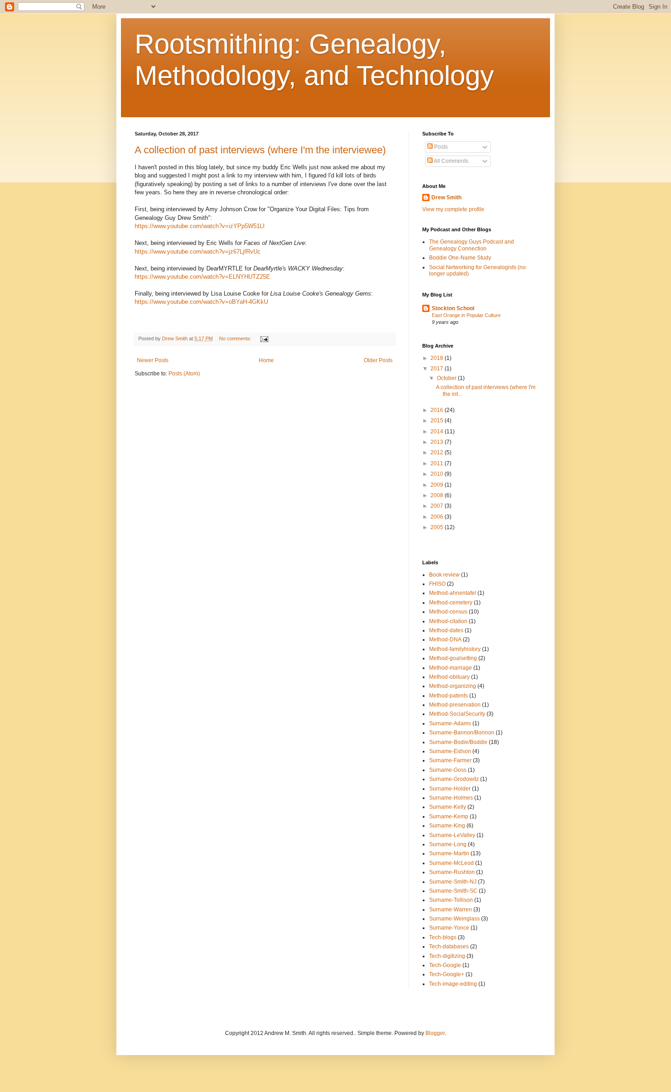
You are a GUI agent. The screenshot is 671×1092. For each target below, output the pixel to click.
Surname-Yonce (449, 928)
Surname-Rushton (452, 872)
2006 (437, 517)
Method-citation (448, 621)
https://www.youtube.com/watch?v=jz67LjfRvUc (198, 251)
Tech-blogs (442, 937)
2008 (437, 495)
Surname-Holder (450, 788)
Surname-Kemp (448, 816)
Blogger (435, 1033)
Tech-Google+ (446, 974)
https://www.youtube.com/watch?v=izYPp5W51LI (200, 226)
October (447, 378)
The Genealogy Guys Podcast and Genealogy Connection (471, 245)
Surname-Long (448, 844)
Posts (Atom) (184, 373)
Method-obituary (449, 677)
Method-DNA (445, 639)
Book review (444, 575)
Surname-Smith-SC (453, 891)
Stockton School (453, 308)
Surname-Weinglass (454, 918)
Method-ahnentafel (452, 593)
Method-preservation (455, 705)
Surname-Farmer (450, 760)
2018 (437, 358)
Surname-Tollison (451, 900)
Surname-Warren (450, 909)
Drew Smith (446, 197)
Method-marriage (450, 668)
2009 (437, 485)
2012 (437, 452)
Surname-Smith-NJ (453, 882)
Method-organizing (452, 686)
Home (266, 360)
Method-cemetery (450, 602)
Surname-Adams (450, 723)
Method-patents (448, 695)
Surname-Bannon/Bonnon (461, 732)
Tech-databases (449, 946)
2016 (437, 410)
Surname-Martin (449, 853)
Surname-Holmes (451, 798)
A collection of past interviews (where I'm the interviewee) (260, 150)
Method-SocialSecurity (457, 714)
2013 (437, 442)
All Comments (450, 161)
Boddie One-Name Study (460, 258)
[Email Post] (264, 338)
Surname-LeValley (452, 835)
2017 (437, 368)
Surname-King (447, 825)
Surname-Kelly (447, 807)
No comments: (236, 338)
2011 (437, 463)
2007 (437, 506)
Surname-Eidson (450, 751)
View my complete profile (453, 209)
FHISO (437, 584)
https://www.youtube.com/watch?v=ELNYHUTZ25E (202, 276)
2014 (437, 431)
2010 (437, 474)
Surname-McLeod (451, 863)
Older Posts (378, 360)
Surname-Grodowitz (454, 779)
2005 (437, 527)
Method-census (448, 611)
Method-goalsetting (453, 658)
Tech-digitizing (447, 956)
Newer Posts (152, 360)
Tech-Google (445, 965)
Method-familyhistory (455, 649)
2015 (437, 420)
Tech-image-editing (453, 984)
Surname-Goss (448, 770)
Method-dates (446, 630)
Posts (440, 147)
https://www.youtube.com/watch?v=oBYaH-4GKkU (201, 301)
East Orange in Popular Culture (466, 315)
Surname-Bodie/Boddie (458, 742)
